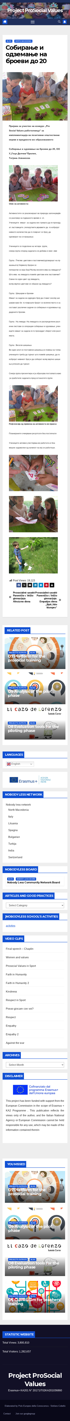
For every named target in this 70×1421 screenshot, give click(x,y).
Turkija (12, 843)
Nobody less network (18, 804)
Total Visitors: (10, 1351)
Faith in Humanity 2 (17, 983)
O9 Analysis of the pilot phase (30, 693)
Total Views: (10, 1342)
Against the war (15, 1043)
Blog (9, 41)
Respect (11, 1017)
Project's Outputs (17, 653)
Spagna (13, 830)
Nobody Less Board (26, 879)
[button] (59, 21)
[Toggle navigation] (32, 22)
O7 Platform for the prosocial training (26, 658)
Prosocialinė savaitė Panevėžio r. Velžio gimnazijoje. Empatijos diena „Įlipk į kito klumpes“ (46, 600)
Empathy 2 (12, 1034)
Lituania (13, 823)
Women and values (17, 957)
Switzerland (15, 857)
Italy (10, 816)
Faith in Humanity (16, 974)
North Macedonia (23, 41)
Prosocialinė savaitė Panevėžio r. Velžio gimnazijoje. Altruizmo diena (24, 597)
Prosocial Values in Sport (21, 966)
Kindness (11, 991)
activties (10, 925)
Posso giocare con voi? (20, 1008)
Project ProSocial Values (35, 10)
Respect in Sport (16, 1000)
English (15, 763)
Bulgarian (14, 837)
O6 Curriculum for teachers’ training (34, 1301)
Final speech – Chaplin (19, 948)
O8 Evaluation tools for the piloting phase (33, 728)
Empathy (11, 1025)
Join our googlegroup (25, 1413)
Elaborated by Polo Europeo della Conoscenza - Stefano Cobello (35, 1406)
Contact (7, 1413)
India (11, 850)
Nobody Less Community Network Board (33, 882)
